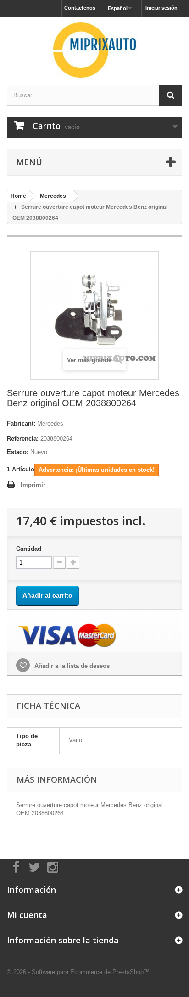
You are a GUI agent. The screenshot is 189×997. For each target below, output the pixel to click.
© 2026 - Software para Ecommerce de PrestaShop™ (78, 972)
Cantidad (28, 548)
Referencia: (23, 438)
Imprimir (33, 485)
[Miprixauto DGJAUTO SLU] (94, 50)
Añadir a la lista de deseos (71, 665)
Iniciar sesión (161, 8)
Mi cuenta (27, 914)
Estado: (17, 451)
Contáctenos (79, 8)
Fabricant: (21, 423)
